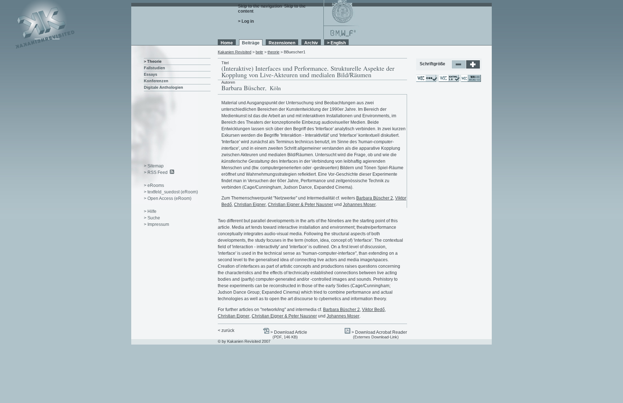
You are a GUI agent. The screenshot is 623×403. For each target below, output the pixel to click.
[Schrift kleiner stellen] (458, 67)
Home (227, 42)
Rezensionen (282, 42)
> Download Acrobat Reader (379, 332)
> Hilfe (150, 211)
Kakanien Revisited (234, 52)
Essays (150, 74)
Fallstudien (154, 68)
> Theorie (153, 61)
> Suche (152, 217)
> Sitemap (154, 165)
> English (336, 42)
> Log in (246, 21)
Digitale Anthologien (163, 87)
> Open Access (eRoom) (167, 198)
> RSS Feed (156, 172)
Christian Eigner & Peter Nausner (300, 204)
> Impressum (156, 224)
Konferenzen (156, 81)
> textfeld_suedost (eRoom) (171, 191)
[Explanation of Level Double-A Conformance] (470, 80)
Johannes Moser (359, 204)
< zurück (226, 330)
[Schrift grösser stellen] (473, 67)
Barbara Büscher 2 (374, 198)
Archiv (311, 42)
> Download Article (288, 332)
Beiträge (251, 42)
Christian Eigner (250, 204)
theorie (273, 52)
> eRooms (154, 185)
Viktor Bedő (373, 309)
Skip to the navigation (260, 6)
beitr (259, 52)
